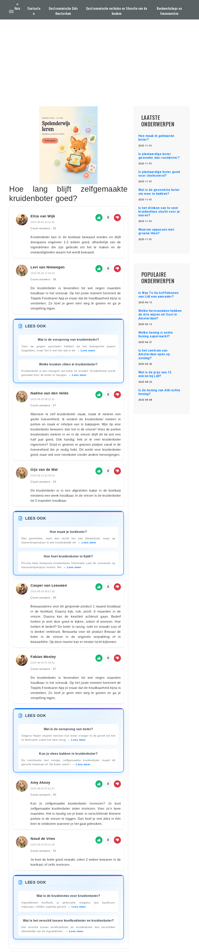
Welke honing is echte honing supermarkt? (155, 334)
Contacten (33, 11)
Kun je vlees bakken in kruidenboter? (68, 753)
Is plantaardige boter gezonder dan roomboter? (159, 156)
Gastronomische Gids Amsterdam (63, 11)
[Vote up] (98, 217)
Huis (17, 8)
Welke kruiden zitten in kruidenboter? (68, 364)
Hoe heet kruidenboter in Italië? (68, 556)
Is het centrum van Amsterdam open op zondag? (154, 354)
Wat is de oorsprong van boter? (68, 729)
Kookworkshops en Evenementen (169, 11)
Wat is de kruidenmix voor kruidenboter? (68, 895)
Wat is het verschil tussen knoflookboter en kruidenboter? (68, 920)
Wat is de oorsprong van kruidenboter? (68, 339)
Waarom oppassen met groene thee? (156, 231)
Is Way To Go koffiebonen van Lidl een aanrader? (158, 294)
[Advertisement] (99, 53)
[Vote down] (117, 217)
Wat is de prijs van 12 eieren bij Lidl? (154, 374)
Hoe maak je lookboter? (68, 531)
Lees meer (88, 350)
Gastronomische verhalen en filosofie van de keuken (116, 11)
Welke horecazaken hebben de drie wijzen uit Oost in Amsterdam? (160, 314)
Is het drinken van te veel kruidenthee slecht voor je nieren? (159, 211)
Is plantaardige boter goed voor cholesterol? (159, 173)
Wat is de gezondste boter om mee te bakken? (159, 191)
